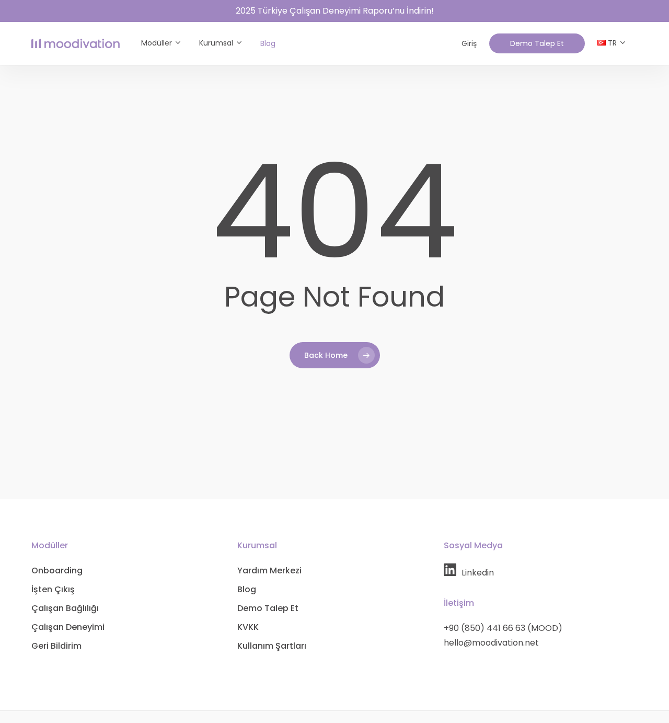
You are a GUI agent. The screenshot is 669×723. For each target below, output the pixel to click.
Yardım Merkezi (269, 570)
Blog (246, 589)
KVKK (248, 627)
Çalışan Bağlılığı (65, 608)
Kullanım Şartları (271, 646)
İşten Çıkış (53, 589)
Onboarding (57, 570)
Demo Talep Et (267, 608)
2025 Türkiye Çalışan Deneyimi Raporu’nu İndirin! (335, 11)
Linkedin (478, 573)
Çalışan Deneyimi (68, 627)
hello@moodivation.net (491, 643)
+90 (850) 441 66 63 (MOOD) (503, 628)
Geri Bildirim (56, 646)
